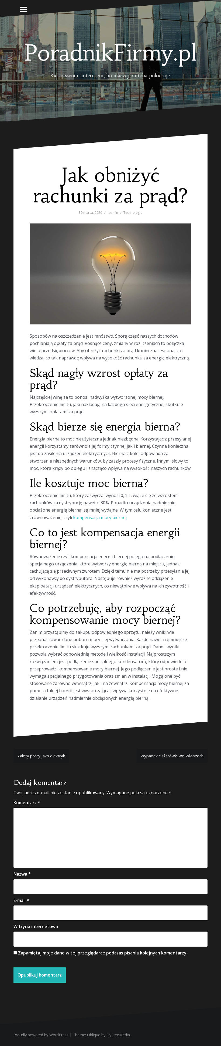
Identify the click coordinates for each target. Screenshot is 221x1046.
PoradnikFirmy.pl (110, 53)
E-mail (21, 900)
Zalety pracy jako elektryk (41, 755)
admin (113, 212)
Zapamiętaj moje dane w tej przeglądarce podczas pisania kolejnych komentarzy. (103, 953)
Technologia (132, 212)
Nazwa (22, 874)
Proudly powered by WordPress (40, 1034)
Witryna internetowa (35, 926)
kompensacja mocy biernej (100, 517)
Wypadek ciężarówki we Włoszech (171, 755)
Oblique (93, 1034)
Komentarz (26, 803)
